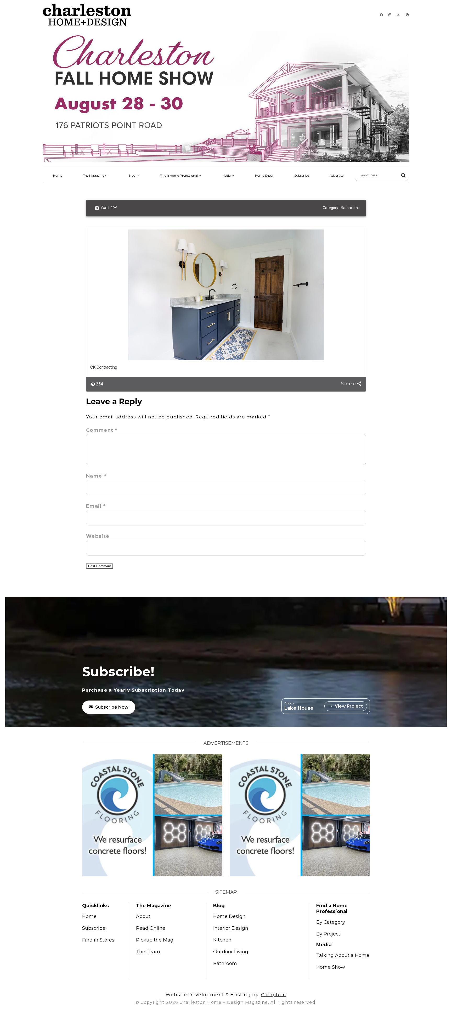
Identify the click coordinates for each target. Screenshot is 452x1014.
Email (96, 506)
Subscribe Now (111, 707)
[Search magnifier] (403, 175)
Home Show (264, 175)
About (143, 916)
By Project (328, 934)
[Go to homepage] (87, 15)
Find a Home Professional (179, 175)
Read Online (150, 928)
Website (98, 536)
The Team (148, 952)
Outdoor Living (230, 952)
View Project (349, 706)
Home (57, 175)
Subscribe (301, 175)
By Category (330, 922)
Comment (101, 430)
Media (226, 175)
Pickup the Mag (154, 940)
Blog (132, 175)
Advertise (336, 175)
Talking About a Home (342, 955)
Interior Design (230, 928)
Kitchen (222, 940)
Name (96, 476)
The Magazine (94, 175)
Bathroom (225, 963)
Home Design (229, 916)
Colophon (273, 994)
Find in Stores (98, 940)
